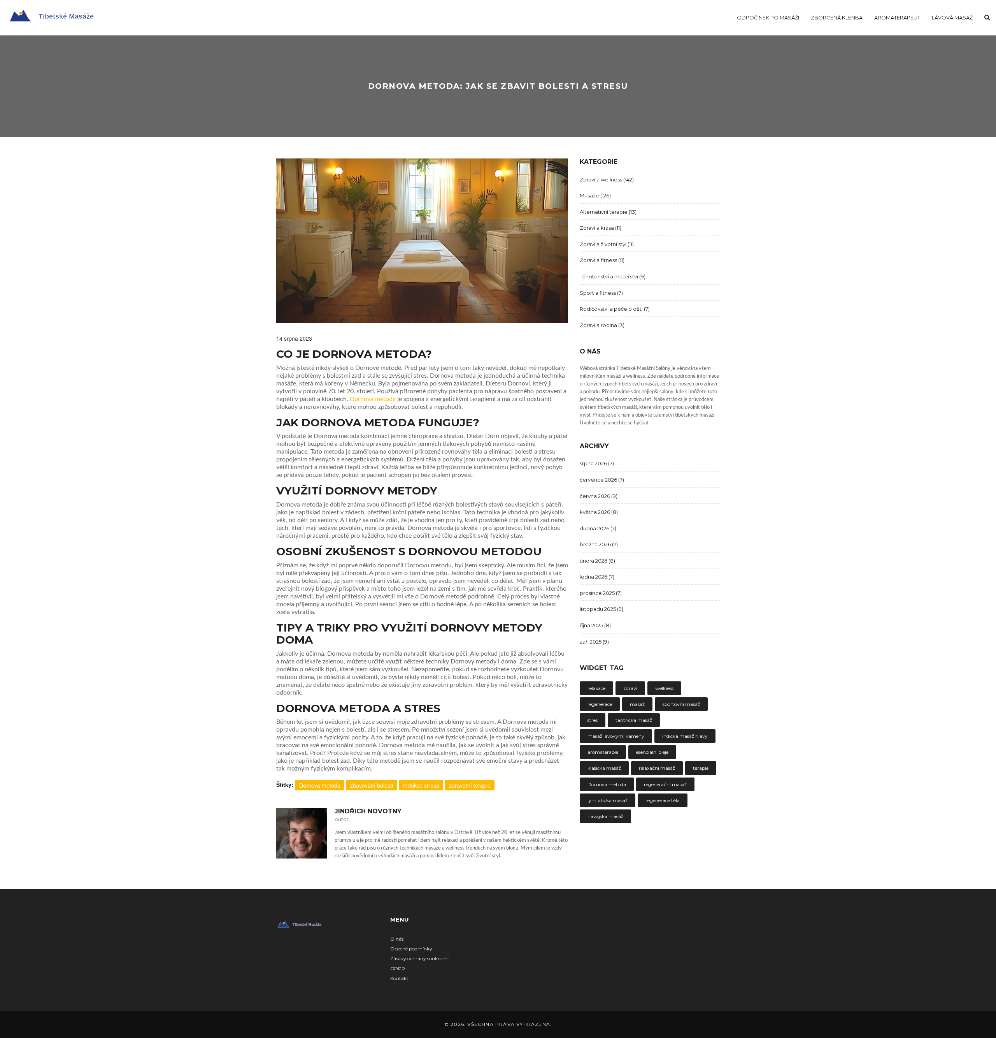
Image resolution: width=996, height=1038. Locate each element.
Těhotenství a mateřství (612, 276)
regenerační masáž (665, 784)
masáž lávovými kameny (615, 736)
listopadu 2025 (601, 609)
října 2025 (595, 625)
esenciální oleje (652, 752)
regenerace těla (662, 800)
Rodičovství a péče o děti (615, 309)
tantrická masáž (633, 720)
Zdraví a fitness (602, 260)
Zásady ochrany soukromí (419, 958)
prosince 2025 (601, 593)
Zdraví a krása (600, 228)
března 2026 (599, 544)
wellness (664, 688)
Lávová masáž (952, 17)
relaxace (596, 688)
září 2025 (594, 642)
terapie (700, 768)
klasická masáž (604, 768)
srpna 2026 (597, 463)
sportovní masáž (681, 704)
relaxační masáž (657, 768)
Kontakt (399, 978)
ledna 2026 (597, 577)
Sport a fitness (601, 293)
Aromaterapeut (897, 17)
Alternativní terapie (608, 212)
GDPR (397, 968)
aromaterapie (602, 752)
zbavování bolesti (371, 785)
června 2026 (598, 496)
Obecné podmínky (411, 949)
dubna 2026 (598, 528)
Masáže (595, 195)
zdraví (630, 688)
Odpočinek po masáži (768, 17)
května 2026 (599, 512)
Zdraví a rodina (602, 325)
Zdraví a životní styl (607, 244)
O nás (396, 939)
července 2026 (602, 480)
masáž (637, 704)
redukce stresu (421, 785)
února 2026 (597, 561)
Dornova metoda (373, 399)
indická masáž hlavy (685, 736)
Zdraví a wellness (607, 179)
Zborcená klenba (837, 17)
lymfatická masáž (607, 800)
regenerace (599, 704)
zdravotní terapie (470, 785)
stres (592, 720)
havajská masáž (605, 816)
